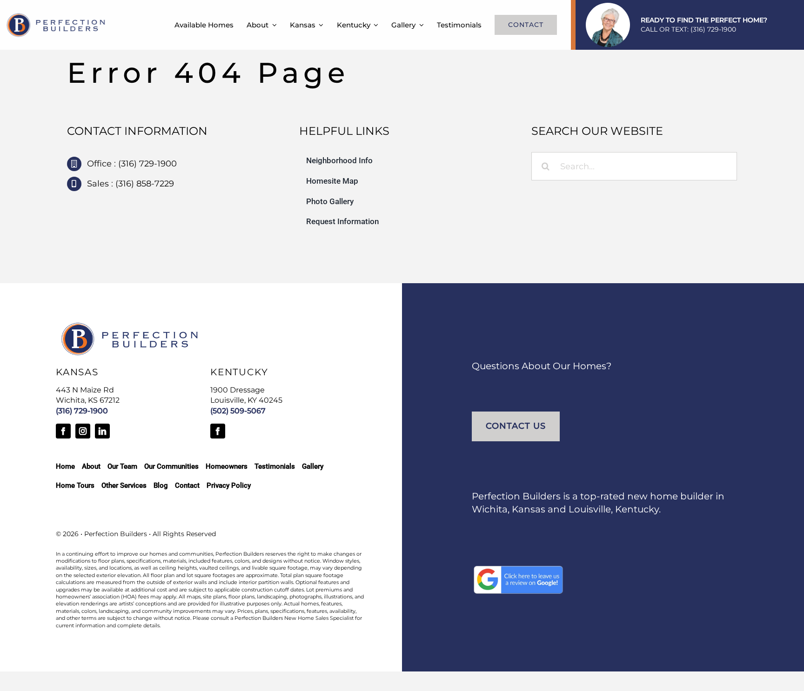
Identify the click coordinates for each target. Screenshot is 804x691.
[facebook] (63, 431)
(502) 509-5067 (238, 410)
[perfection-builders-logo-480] (56, 16)
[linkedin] (102, 431)
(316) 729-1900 (713, 29)
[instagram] (82, 431)
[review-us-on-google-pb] (518, 568)
